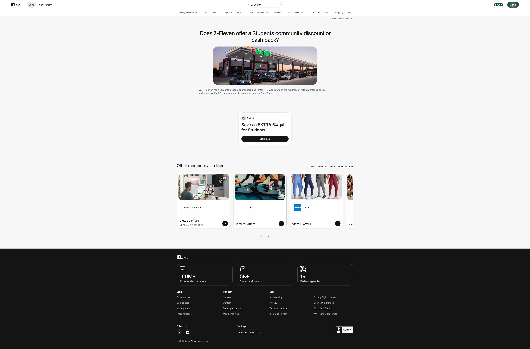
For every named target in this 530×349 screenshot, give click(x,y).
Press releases (184, 313)
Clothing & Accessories (188, 12)
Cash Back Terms (323, 308)
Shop (31, 4)
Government (45, 4)
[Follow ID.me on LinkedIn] (187, 332)
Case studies (183, 297)
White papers (183, 308)
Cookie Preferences (324, 302)
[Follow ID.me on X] (179, 332)
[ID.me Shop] (17, 4)
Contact (227, 302)
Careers (227, 297)
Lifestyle (277, 12)
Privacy (273, 302)
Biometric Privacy (278, 313)
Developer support (232, 308)
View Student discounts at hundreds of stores (332, 166)
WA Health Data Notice (325, 313)
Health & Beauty (211, 12)
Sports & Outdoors (233, 12)
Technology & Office (296, 12)
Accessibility (275, 297)
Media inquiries (231, 313)
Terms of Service (278, 308)
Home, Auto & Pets (320, 12)
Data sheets (183, 302)
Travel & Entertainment (258, 12)
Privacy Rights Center (325, 297)
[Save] (224, 178)
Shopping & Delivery (344, 12)
